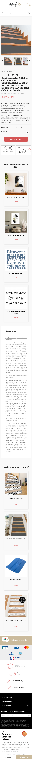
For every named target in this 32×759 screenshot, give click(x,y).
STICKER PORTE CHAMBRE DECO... (16, 312)
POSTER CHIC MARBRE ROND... (16, 235)
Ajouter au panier (16, 139)
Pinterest (17, 74)
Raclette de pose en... (16, 579)
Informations (7, 697)
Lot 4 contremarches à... (16, 498)
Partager (8, 74)
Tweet (13, 74)
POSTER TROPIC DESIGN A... (16, 197)
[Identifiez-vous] (27, 4)
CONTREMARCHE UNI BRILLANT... (16, 539)
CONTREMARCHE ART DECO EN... (16, 620)
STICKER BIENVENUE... (16, 273)
